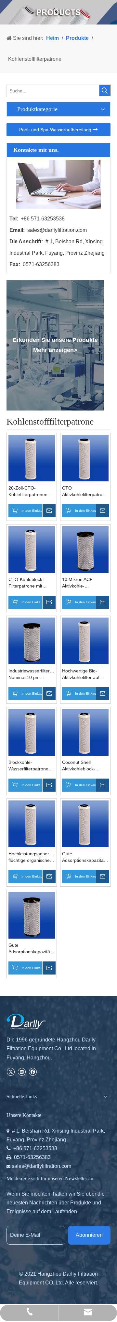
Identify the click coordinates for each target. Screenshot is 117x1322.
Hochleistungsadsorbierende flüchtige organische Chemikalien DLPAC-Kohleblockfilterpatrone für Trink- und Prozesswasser (31, 857)
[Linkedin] (22, 1071)
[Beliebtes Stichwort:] (104, 90)
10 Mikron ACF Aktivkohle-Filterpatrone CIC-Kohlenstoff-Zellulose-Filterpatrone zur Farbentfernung (84, 583)
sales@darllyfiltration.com (57, 230)
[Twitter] (10, 1071)
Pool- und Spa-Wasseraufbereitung (56, 129)
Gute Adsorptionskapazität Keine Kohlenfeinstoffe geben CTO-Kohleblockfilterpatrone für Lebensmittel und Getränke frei (85, 857)
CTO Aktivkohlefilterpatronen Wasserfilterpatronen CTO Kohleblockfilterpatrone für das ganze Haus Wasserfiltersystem (85, 491)
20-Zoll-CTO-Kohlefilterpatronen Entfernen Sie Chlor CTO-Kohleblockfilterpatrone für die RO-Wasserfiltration (31, 491)
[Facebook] (33, 1071)
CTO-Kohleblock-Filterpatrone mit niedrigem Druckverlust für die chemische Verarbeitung (28, 583)
